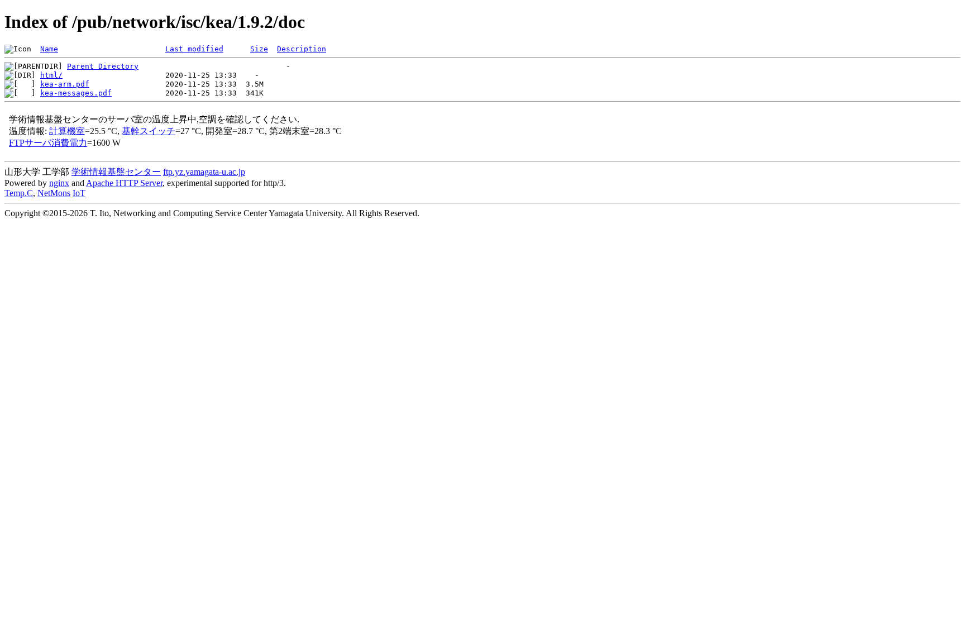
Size (259, 49)
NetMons (53, 193)
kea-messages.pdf (76, 93)
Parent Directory (102, 66)
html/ (51, 75)
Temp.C (18, 193)
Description (301, 49)
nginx (59, 183)
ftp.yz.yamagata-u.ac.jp (204, 172)
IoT (79, 193)
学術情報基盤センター (116, 172)
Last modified (194, 49)
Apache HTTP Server (124, 183)
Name (49, 49)
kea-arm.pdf (64, 84)
